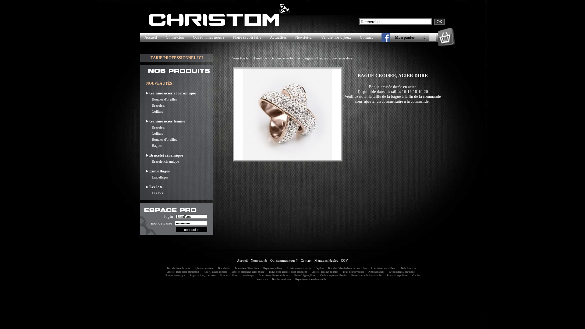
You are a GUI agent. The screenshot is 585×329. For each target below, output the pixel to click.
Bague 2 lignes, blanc (304, 275)
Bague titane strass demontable (309, 279)
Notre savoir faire (247, 37)
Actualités (278, 37)
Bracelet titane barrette (177, 268)
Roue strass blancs (228, 275)
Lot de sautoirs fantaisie (298, 268)
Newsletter (304, 37)
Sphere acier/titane (203, 268)
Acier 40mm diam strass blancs (273, 275)
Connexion (175, 37)
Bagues (154, 145)
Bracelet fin (223, 268)
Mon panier (405, 37)
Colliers (154, 111)
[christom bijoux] (381, 39)
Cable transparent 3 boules (332, 275)
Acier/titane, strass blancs (382, 268)
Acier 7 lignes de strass (214, 272)
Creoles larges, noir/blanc (401, 272)
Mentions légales (326, 260)
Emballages (157, 177)
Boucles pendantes (280, 279)
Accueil (150, 37)
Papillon (319, 268)
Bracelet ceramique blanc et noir (247, 272)
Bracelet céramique (162, 161)
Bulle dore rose (407, 268)
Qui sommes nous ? (209, 37)
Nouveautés (259, 260)
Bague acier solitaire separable (365, 275)
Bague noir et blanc (272, 268)
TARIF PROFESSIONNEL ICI (177, 57)
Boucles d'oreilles (161, 99)
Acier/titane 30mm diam (246, 268)
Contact (366, 37)
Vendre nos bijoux (336, 37)
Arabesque (247, 275)
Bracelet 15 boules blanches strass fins (346, 268)
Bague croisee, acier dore (335, 58)
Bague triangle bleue (396, 275)
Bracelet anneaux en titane (324, 272)
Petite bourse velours (352, 272)
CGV (344, 260)
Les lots (154, 193)
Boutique (260, 58)
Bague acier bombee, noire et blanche (287, 272)
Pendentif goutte (376, 272)
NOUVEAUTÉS (159, 83)
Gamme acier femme (285, 58)
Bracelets (155, 105)
